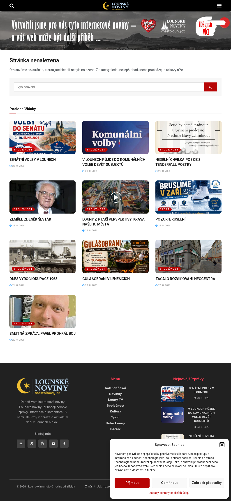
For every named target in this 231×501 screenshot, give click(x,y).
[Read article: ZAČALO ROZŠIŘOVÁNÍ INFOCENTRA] (188, 256)
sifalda (71, 486)
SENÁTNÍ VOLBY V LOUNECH (32, 159)
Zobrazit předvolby (207, 483)
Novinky (115, 394)
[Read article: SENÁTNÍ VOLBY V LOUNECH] (42, 137)
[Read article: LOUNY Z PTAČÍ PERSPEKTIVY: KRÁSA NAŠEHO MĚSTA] (115, 197)
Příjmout (132, 483)
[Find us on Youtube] (53, 444)
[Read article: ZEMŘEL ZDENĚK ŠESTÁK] (42, 197)
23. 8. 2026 (18, 165)
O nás (89, 486)
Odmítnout (169, 483)
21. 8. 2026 (18, 285)
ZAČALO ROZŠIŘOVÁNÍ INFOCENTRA (185, 279)
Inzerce (115, 429)
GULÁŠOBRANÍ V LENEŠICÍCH (105, 279)
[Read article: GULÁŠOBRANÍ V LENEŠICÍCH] (115, 256)
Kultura (115, 411)
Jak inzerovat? (106, 486)
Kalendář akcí (115, 388)
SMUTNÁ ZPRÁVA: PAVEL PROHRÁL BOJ (42, 333)
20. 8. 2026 (90, 285)
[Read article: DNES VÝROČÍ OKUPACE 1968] (42, 256)
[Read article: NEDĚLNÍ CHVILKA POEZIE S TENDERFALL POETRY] (188, 137)
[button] (222, 444)
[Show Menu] (219, 5)
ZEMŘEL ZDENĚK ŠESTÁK (30, 219)
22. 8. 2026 (18, 225)
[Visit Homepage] (115, 5)
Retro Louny (115, 423)
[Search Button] (11, 5)
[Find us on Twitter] (32, 444)
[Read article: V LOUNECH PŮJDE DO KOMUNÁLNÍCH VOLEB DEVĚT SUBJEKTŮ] (115, 137)
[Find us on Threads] (42, 444)
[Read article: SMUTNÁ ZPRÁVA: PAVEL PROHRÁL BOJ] (42, 311)
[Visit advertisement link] (115, 30)
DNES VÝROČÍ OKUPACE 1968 (33, 279)
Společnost (23, 149)
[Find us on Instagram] (21, 444)
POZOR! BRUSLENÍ (170, 219)
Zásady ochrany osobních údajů (169, 492)
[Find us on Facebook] (64, 444)
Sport (164, 209)
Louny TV (115, 399)
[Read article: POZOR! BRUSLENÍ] (188, 197)
